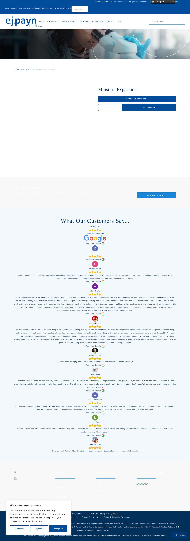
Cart (120, 21)
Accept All (58, 528)
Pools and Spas (69, 21)
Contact (109, 21)
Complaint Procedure (121, 517)
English (160, 2)
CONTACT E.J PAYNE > (156, 195)
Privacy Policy (88, 517)
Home (41, 21)
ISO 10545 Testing (29, 70)
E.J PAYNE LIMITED (95, 514)
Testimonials (97, 21)
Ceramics (51, 21)
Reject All (39, 528)
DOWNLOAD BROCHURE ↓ (137, 99)
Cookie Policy (103, 517)
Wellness (84, 21)
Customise (19, 528)
